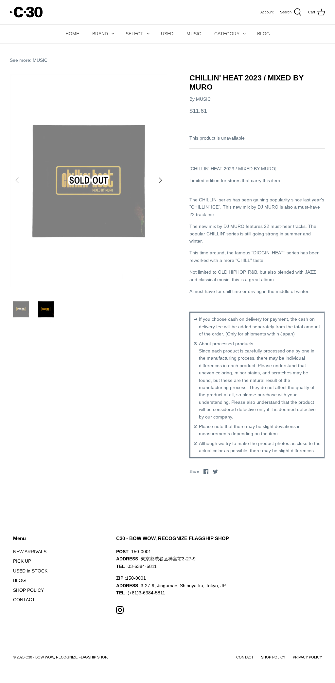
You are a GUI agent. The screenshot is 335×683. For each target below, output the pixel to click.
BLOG (263, 33)
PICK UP (22, 561)
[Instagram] (120, 610)
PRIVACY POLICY (307, 657)
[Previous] (17, 180)
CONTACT (24, 599)
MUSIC (193, 33)
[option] (89, 180)
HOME (72, 33)
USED (167, 33)
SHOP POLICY (28, 590)
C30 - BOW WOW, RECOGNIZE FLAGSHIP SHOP (66, 657)
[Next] (160, 180)
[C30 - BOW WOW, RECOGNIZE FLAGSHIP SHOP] (26, 12)
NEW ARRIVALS (29, 551)
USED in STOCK (30, 570)
